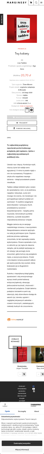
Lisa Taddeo (22, 63)
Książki (22, 398)
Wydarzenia (22, 389)
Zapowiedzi (22, 393)
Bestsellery (22, 396)
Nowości (22, 391)
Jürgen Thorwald (22, 368)
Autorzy (22, 401)
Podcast (22, 386)
